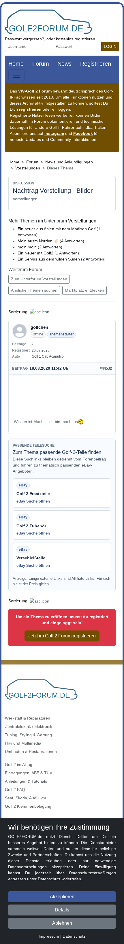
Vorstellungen (27, 168)
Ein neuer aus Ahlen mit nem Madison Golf (56, 228)
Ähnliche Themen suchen (34, 290)
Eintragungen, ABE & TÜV (28, 773)
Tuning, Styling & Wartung (28, 734)
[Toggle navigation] (16, 75)
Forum (40, 64)
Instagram (54, 133)
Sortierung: (18, 311)
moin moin (27, 247)
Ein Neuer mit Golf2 (35, 253)
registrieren (30, 109)
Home (16, 64)
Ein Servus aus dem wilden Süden (49, 259)
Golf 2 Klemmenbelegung (28, 806)
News (64, 64)
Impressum (49, 936)
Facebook (83, 133)
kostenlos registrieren (75, 39)
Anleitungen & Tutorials (26, 781)
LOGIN (110, 46)
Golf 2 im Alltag (18, 764)
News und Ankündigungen (69, 162)
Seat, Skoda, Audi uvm (25, 798)
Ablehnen (62, 923)
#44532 (106, 368)
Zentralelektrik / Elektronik (28, 726)
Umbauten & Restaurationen (31, 751)
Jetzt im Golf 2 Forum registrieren (62, 635)
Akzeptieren (62, 896)
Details (62, 909)
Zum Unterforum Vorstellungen (39, 279)
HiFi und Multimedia (23, 743)
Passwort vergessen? (24, 39)
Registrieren (95, 64)
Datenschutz (74, 936)
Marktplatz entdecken (84, 290)
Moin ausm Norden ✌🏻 (38, 241)
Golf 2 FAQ (15, 789)
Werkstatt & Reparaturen (27, 718)
